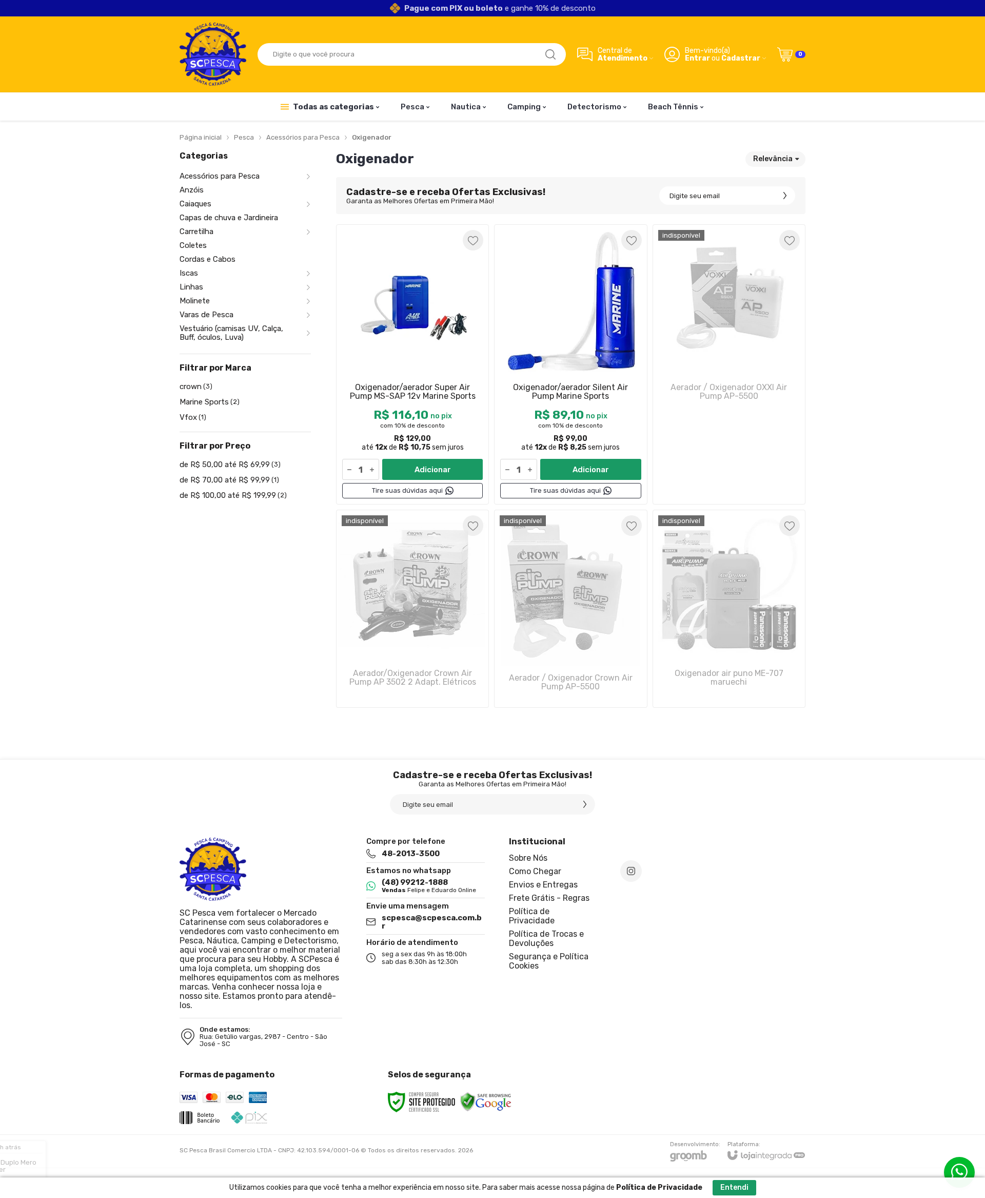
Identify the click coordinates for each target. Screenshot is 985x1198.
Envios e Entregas (543, 885)
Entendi (734, 1187)
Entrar (697, 58)
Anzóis (192, 190)
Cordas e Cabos (207, 259)
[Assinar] (785, 195)
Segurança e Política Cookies (548, 961)
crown (196, 386)
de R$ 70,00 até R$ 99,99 (229, 480)
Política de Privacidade (532, 915)
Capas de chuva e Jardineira (229, 218)
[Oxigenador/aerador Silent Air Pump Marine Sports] (570, 364)
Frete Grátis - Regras (549, 898)
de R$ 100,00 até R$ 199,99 (233, 495)
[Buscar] (550, 54)
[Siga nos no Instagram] (631, 871)
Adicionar (433, 469)
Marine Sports (210, 402)
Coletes (193, 245)
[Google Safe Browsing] (485, 1102)
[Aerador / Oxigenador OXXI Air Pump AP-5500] (729, 364)
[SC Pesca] (213, 54)
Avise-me (729, 484)
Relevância (773, 158)
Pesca (244, 137)
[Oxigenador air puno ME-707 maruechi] (729, 608)
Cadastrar (740, 58)
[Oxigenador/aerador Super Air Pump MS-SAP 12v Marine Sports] (412, 364)
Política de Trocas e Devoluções (546, 938)
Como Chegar (535, 871)
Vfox (193, 417)
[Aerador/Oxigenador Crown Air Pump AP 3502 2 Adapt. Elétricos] (412, 608)
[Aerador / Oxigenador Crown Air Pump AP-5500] (570, 608)
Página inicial (201, 137)
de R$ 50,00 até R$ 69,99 (230, 464)
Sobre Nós (528, 858)
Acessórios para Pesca (303, 137)
